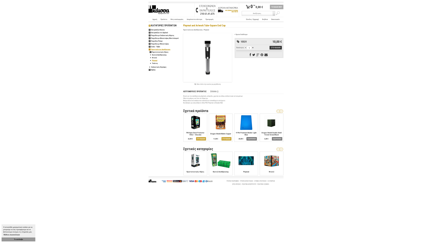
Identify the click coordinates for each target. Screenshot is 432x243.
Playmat (206, 30)
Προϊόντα (164, 19)
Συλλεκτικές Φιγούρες (158, 67)
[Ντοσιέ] (271, 160)
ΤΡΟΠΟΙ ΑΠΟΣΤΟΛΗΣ (246, 181)
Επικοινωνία (275, 19)
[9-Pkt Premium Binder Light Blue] (246, 122)
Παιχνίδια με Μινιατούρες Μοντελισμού (165, 38)
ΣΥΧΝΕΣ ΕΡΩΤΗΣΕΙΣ (260, 181)
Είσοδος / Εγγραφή (252, 19)
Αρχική (154, 19)
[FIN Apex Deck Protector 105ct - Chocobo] (195, 122)
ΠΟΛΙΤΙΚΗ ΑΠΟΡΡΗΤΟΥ (249, 184)
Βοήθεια (265, 19)
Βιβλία (153, 70)
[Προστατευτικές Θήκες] (195, 160)
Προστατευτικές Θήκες (160, 52)
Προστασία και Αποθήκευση (192, 30)
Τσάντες (155, 63)
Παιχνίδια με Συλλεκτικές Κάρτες (162, 35)
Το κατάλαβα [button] (18, 239)
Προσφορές (210, 19)
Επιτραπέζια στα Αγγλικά (159, 33)
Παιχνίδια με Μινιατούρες (160, 44)
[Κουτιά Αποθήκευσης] (220, 160)
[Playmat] (246, 160)
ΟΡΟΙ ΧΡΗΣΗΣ (236, 184)
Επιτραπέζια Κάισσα (158, 30)
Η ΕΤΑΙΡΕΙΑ (271, 181)
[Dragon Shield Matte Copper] (220, 122)
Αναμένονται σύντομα (194, 19)
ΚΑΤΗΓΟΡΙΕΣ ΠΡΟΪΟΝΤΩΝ (164, 25)
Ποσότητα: (240, 47)
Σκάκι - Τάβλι (155, 47)
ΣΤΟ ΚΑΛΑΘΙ (201, 139)
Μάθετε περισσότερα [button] (12, 234)
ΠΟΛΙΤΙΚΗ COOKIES (263, 184)
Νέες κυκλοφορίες (177, 19)
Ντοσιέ (154, 58)
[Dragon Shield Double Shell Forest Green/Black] (271, 122)
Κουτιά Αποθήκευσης (159, 55)
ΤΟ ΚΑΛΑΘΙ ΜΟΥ (276, 7)
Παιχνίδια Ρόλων (157, 41)
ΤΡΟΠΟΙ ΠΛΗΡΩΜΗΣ (232, 181)
